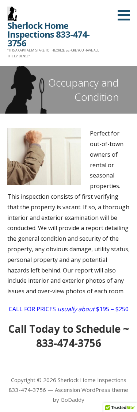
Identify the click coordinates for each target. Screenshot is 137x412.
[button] (126, 14)
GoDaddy (72, 399)
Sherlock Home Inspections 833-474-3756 (48, 34)
